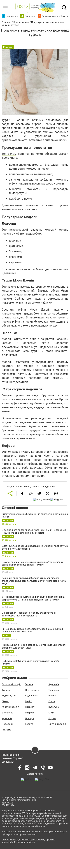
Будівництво (9, 695)
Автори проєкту (35, 774)
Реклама (6, 729)
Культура (53, 707)
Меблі (28, 701)
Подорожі (7, 724)
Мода (51, 712)
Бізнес (5, 701)
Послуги (29, 718)
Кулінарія (7, 718)
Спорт (51, 701)
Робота (29, 724)
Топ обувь (9, 153)
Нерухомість (32, 690)
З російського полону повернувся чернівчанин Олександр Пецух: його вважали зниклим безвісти (34, 531)
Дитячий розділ (57, 724)
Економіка (7, 712)
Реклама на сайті (11, 755)
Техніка (29, 684)
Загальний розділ (11, 684)
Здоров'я (53, 684)
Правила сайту (37, 839)
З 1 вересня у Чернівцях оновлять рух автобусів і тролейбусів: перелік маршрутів (29, 614)
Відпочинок (31, 695)
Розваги (52, 695)
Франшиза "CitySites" (12, 758)
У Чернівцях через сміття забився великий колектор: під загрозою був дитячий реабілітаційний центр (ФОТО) (33, 598)
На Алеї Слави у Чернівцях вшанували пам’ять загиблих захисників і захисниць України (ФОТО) (32, 563)
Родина (52, 718)
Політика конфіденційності (15, 839)
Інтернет (29, 707)
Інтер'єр (29, 712)
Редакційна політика (24, 842)
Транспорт (54, 690)
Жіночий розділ (10, 707)
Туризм (6, 690)
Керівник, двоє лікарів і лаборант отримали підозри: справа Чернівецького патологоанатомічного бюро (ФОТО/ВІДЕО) (34, 581)
